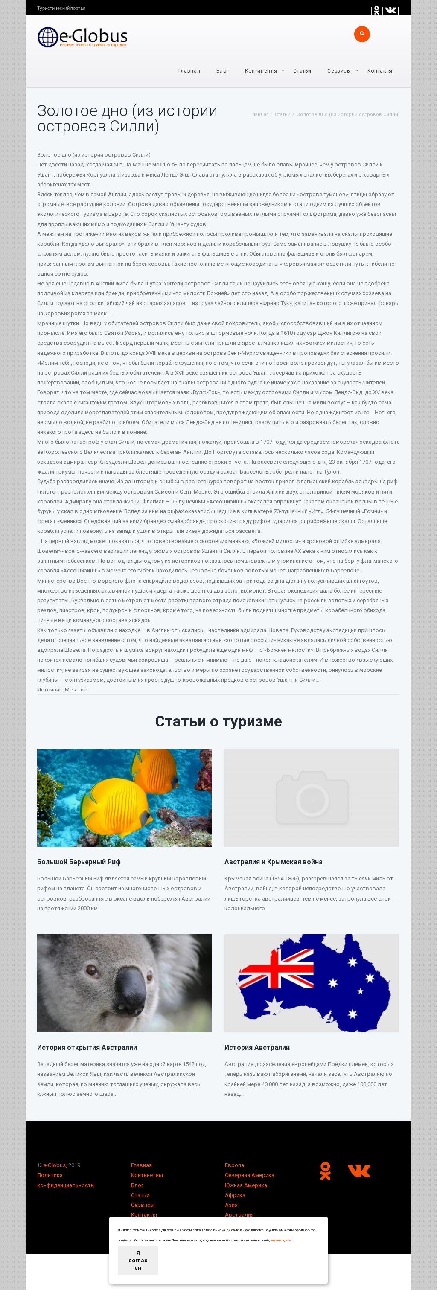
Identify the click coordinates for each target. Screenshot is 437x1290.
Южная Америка (246, 1185)
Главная (189, 71)
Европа (234, 1165)
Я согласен (138, 1260)
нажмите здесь (281, 1240)
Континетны (147, 1175)
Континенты (261, 71)
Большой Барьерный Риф (79, 862)
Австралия (239, 1215)
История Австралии (257, 1047)
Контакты (380, 71)
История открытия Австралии (87, 1047)
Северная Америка (249, 1175)
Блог (222, 71)
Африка (235, 1195)
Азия (231, 1205)
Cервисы (339, 71)
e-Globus (54, 1165)
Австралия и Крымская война (273, 862)
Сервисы (142, 1205)
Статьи (302, 71)
